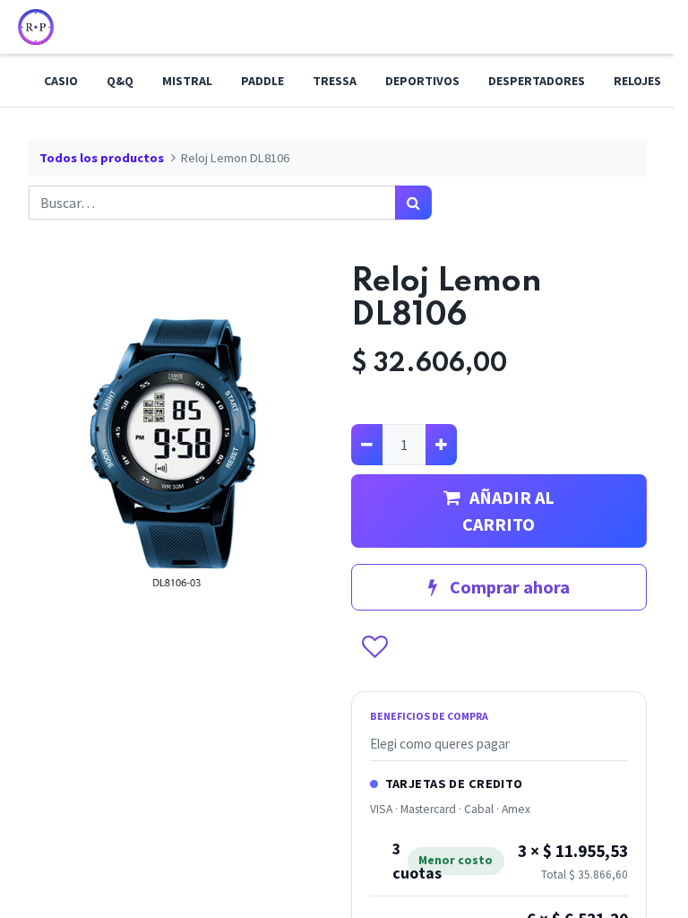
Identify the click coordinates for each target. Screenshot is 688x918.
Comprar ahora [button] (508, 587)
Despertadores (536, 81)
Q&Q (120, 81)
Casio (61, 81)
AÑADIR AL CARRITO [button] (508, 510)
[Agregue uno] (441, 444)
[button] (374, 648)
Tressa (335, 81)
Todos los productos (101, 158)
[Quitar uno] (367, 444)
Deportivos (422, 81)
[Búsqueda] (413, 203)
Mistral (187, 81)
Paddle (262, 81)
